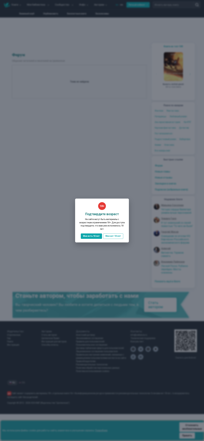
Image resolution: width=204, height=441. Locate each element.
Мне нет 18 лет (113, 236)
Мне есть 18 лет (91, 236)
